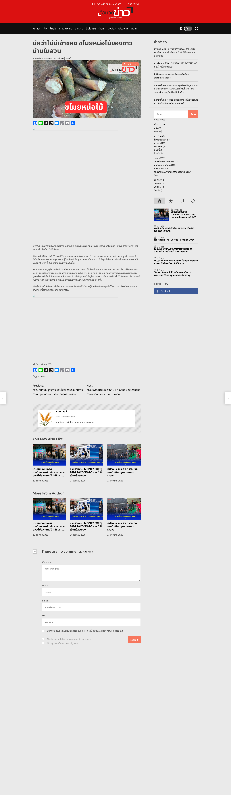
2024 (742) (159, 187)
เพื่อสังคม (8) (159, 146)
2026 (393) (159, 180)
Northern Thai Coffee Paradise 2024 (174, 240)
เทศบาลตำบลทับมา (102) (165, 165)
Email (45, 600)
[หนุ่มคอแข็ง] (45, 418)
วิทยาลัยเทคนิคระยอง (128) (166, 161)
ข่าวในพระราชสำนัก (95, 29)
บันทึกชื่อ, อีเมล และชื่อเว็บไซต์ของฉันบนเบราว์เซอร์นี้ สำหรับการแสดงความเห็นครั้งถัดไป (85, 631)
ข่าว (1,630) (159, 136)
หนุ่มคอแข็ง (67, 58)
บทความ (79, 29)
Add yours (88, 551)
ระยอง (43, 376)
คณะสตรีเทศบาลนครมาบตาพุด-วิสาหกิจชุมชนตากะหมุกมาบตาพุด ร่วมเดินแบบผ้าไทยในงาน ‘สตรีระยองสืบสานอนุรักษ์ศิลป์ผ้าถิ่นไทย (176, 88)
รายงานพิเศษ (65, 29)
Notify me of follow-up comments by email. (69, 639)
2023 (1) (158, 190)
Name (45, 585)
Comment (47, 562)
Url (43, 615)
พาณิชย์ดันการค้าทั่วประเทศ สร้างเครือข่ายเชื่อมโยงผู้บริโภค (174, 229)
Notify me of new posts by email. (63, 643)
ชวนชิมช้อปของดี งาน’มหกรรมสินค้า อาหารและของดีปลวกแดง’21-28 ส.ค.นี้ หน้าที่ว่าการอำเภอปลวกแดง (49, 474)
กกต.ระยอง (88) (161, 168)
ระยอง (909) (159, 158)
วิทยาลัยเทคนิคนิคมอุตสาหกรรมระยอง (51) (173, 171)
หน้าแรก (37, 29)
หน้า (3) (157, 128)
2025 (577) (159, 183)
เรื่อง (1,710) (159, 124)
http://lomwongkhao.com (65, 416)
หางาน (133, 29)
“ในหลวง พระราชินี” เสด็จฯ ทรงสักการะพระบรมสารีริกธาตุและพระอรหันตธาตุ (172, 274)
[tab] (159, 201)
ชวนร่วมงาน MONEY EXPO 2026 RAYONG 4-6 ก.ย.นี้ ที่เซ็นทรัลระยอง (86, 472)
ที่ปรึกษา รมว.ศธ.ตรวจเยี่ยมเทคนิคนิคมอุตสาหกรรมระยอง (122, 472)
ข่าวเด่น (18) (159, 143)
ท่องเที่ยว (111, 29)
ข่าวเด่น (53, 29)
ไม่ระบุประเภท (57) (162, 139)
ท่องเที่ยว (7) (159, 150)
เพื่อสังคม (123, 29)
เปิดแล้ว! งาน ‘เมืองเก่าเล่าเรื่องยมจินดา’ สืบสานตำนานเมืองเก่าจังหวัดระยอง (173, 250)
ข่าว (45, 29)
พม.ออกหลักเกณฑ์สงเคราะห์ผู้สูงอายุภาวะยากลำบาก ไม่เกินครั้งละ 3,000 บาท (176, 262)
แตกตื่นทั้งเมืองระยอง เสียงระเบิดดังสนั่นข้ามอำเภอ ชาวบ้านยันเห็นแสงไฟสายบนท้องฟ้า (176, 101)
